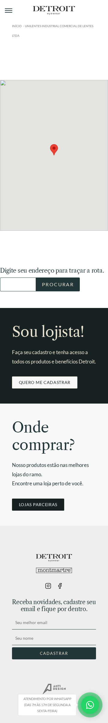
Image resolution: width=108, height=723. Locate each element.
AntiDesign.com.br (54, 689)
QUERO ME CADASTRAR (44, 382)
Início (17, 26)
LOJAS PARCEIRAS (38, 504)
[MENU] (9, 10)
